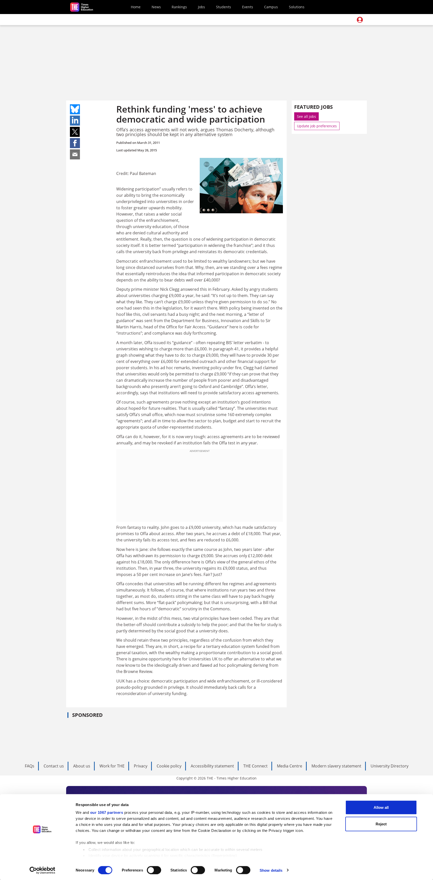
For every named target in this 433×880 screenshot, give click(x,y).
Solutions (296, 7)
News (156, 7)
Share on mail (75, 154)
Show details (271, 870)
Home (136, 7)
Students (223, 7)
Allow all (381, 807)
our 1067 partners (106, 812)
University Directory (389, 766)
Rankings (179, 7)
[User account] (359, 19)
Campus (271, 7)
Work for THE (112, 766)
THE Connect (255, 766)
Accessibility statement (212, 766)
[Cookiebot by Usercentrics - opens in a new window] (42, 870)
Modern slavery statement (336, 766)
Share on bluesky (75, 109)
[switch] (154, 870)
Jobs (201, 7)
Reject (381, 824)
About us (81, 766)
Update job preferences (317, 126)
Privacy (140, 766)
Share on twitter (75, 132)
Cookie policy (169, 766)
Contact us (54, 766)
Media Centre (289, 766)
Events (247, 7)
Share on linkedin (75, 121)
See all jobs (306, 116)
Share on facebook (75, 143)
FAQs (29, 766)
